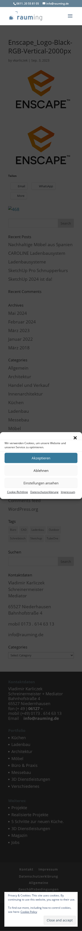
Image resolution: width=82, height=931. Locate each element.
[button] (75, 437)
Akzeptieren (41, 458)
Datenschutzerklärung (44, 492)
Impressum (68, 492)
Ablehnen (41, 470)
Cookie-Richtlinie (17, 492)
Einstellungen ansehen (41, 483)
